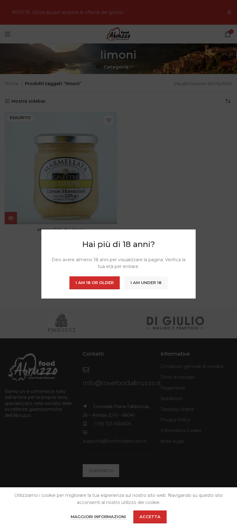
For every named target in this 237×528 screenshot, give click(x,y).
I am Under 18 (146, 282)
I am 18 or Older (95, 282)
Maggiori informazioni (99, 516)
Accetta (149, 516)
